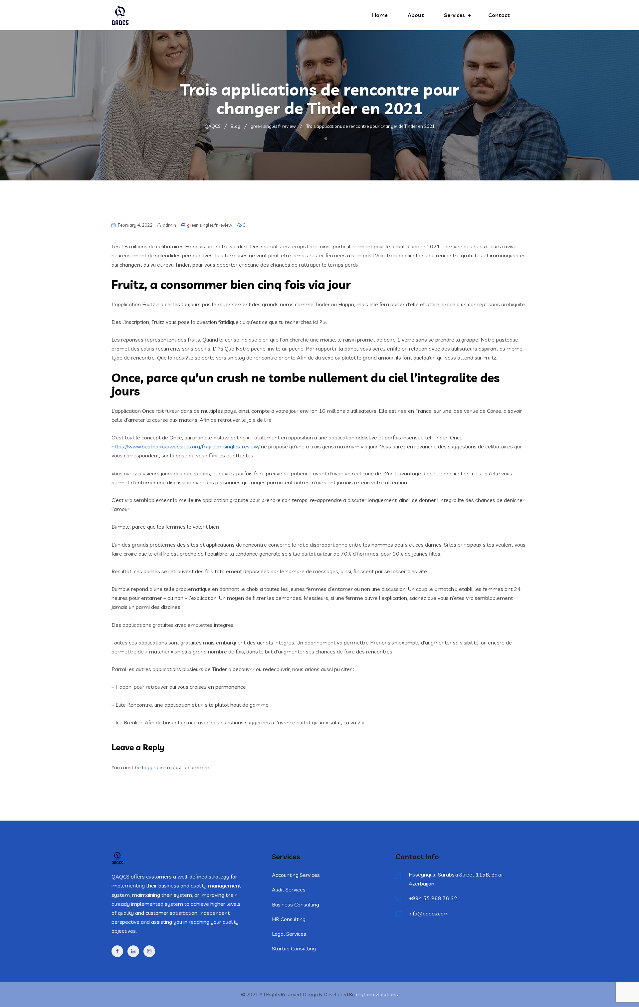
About (416, 15)
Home (380, 15)
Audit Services (289, 889)
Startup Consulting (294, 948)
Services (454, 15)
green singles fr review (209, 225)
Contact (499, 15)
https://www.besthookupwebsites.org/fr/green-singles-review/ (185, 446)
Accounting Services (296, 875)
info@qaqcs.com (429, 913)
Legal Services (289, 933)
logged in (153, 767)
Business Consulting (295, 904)
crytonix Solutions (377, 994)
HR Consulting (289, 919)
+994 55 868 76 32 (433, 898)
